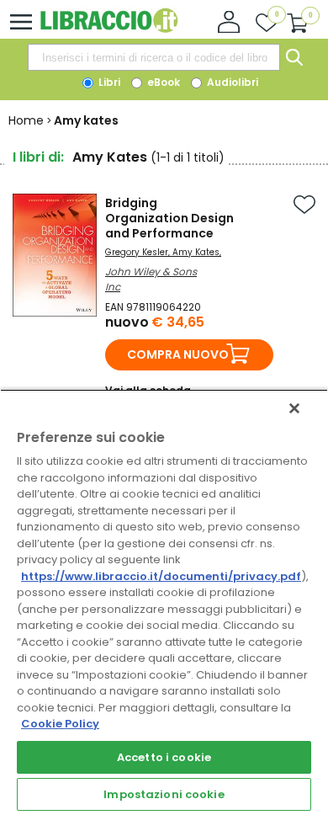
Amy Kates (196, 252)
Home (26, 120)
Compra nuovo (178, 354)
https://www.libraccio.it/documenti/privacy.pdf (161, 576)
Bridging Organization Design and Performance (169, 218)
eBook (162, 82)
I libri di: (38, 157)
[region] (164, 602)
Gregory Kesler (136, 252)
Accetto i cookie (164, 757)
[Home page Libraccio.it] (109, 29)
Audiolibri (231, 82)
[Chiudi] (294, 408)
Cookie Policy (60, 724)
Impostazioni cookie (163, 794)
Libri (108, 82)
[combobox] (154, 57)
